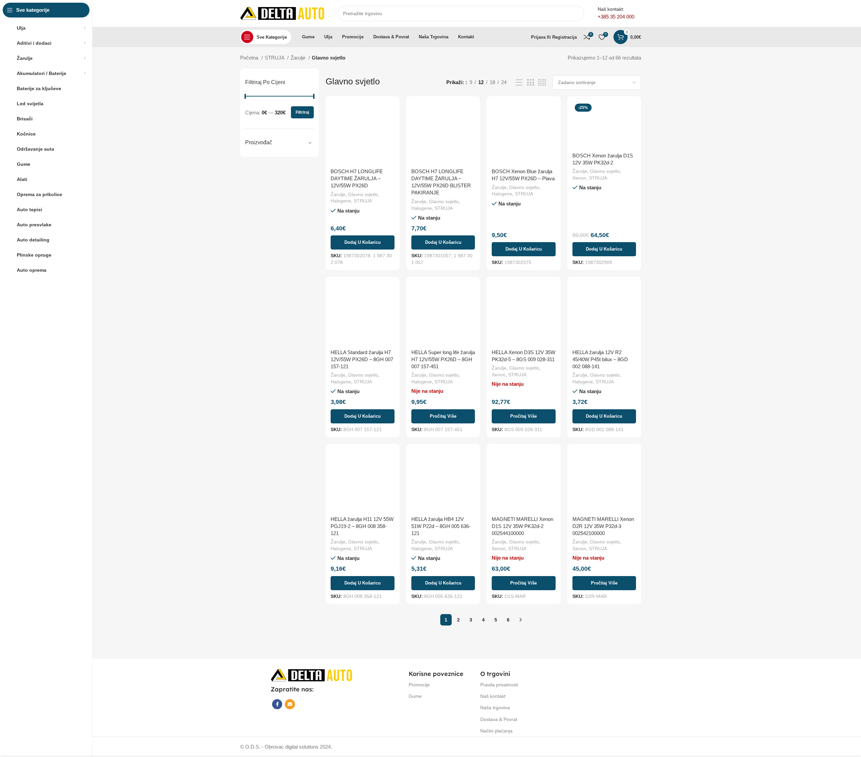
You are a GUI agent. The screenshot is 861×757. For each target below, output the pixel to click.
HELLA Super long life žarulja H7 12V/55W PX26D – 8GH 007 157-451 (443, 359)
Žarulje (299, 58)
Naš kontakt (493, 696)
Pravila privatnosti (499, 684)
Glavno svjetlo (363, 194)
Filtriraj (302, 112)
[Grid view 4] (542, 82)
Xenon (579, 178)
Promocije (419, 684)
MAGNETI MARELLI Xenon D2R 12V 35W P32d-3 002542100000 (603, 526)
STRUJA (275, 58)
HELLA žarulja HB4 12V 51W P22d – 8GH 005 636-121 (441, 526)
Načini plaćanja (496, 730)
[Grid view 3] (530, 82)
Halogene (341, 200)
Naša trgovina (495, 707)
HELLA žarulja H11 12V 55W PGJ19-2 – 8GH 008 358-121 (362, 526)
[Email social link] (290, 704)
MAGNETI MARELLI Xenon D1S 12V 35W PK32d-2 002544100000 (522, 526)
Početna (250, 58)
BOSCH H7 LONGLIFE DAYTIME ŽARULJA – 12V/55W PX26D (357, 178)
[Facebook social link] (277, 704)
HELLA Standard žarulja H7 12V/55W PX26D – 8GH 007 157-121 (362, 359)
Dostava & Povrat (498, 719)
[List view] (519, 82)
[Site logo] (282, 13)
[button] (362, 242)
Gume (415, 696)
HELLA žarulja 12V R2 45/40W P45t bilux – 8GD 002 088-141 (600, 359)
